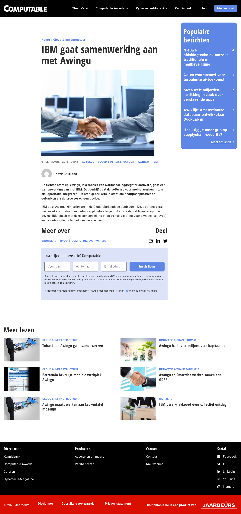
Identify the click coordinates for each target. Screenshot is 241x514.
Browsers (48, 240)
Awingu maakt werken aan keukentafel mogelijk (72, 407)
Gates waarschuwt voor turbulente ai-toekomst (204, 77)
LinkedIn (229, 471)
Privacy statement (118, 503)
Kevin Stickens (66, 174)
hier (127, 291)
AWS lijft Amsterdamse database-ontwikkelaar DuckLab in (204, 115)
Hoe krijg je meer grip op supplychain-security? (205, 132)
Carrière (165, 398)
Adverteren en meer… (89, 456)
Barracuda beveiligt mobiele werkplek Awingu (71, 377)
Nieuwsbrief (154, 464)
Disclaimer (45, 503)
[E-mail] (151, 241)
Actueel (88, 161)
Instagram (230, 486)
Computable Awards (18, 464)
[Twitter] (165, 241)
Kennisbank (12, 456)
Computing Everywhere (89, 240)
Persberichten (84, 464)
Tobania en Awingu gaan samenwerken (72, 345)
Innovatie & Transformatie (179, 340)
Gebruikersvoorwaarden (79, 503)
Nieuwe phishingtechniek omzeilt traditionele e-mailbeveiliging (206, 57)
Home (45, 40)
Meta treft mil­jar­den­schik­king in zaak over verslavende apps (203, 95)
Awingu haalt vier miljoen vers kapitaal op (192, 345)
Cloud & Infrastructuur (69, 40)
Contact (151, 456)
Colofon (9, 471)
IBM (155, 161)
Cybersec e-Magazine (19, 479)
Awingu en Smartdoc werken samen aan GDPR (190, 377)
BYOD (64, 240)
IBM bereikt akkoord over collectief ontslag (193, 404)
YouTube (229, 479)
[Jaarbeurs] (217, 505)
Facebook (230, 456)
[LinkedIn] (158, 241)
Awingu (143, 161)
